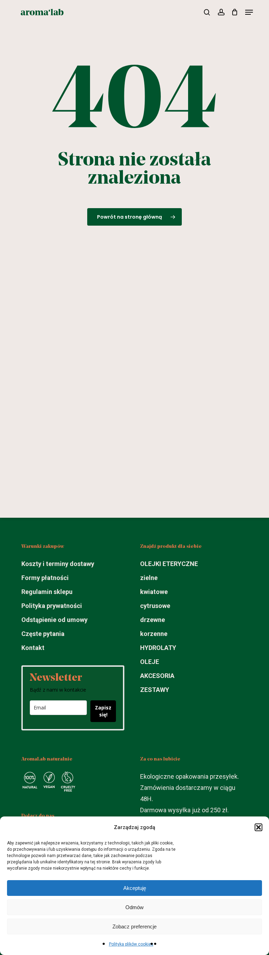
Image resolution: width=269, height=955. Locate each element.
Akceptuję (134, 888)
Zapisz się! (103, 711)
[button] (258, 827)
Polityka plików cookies (131, 944)
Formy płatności (45, 577)
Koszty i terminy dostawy (57, 563)
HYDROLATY (158, 647)
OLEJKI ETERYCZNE (169, 563)
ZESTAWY (154, 689)
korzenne (153, 633)
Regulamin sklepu (47, 591)
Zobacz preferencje (134, 926)
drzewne (152, 619)
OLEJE (149, 661)
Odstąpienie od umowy (54, 619)
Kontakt (32, 647)
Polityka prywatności (51, 605)
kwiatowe (154, 591)
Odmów (134, 907)
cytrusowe (155, 605)
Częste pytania (42, 633)
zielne (149, 577)
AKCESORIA (157, 675)
